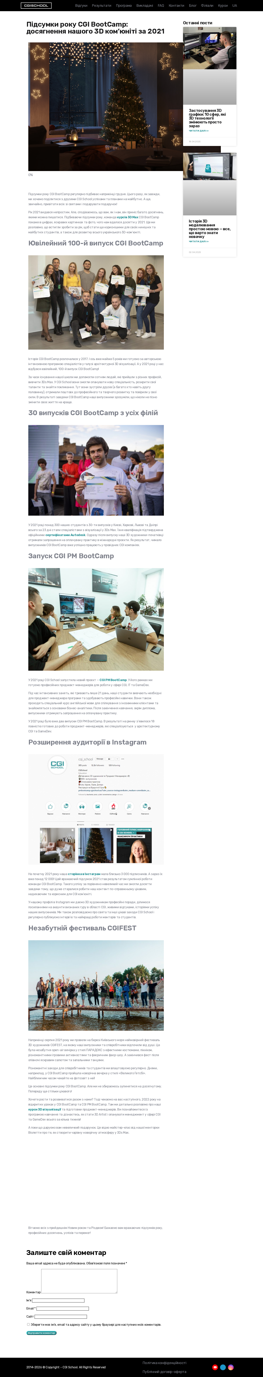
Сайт (30, 1316)
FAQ (161, 5)
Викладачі (144, 5)
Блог (193, 5)
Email (31, 1308)
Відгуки (81, 5)
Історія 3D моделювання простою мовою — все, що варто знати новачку (210, 229)
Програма (124, 5)
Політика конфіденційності (164, 1363)
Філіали (207, 5)
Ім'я (28, 1300)
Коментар (33, 1292)
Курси (223, 5)
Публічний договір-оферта (164, 1372)
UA (234, 5)
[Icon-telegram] (223, 1367)
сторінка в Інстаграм (84, 874)
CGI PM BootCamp (113, 680)
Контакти (176, 5)
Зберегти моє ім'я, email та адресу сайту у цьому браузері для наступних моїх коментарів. (96, 1324)
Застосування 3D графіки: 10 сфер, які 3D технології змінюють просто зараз (207, 118)
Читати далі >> (199, 130)
